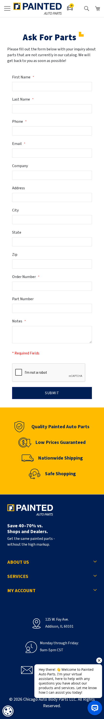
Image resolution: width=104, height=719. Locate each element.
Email (17, 143)
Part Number (23, 299)
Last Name (21, 99)
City (15, 210)
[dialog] (8, 711)
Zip (14, 254)
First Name (21, 77)
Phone (18, 121)
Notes (17, 321)
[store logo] (37, 9)
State (16, 232)
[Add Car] (70, 8)
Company (20, 166)
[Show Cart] (97, 8)
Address (18, 188)
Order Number (24, 276)
